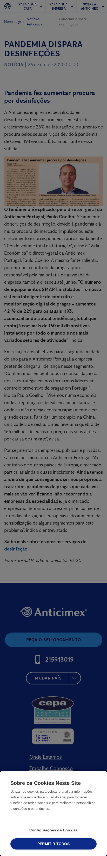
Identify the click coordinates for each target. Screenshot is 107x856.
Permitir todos (53, 844)
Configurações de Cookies (53, 830)
